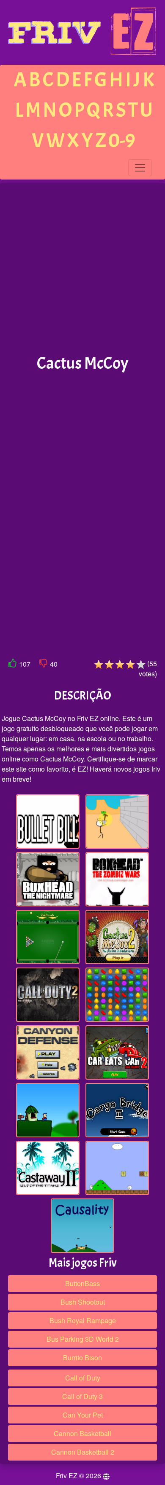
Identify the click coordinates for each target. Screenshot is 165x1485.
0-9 (121, 140)
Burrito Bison (82, 1357)
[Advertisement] (82, 269)
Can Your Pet (83, 1415)
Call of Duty (82, 1378)
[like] (12, 664)
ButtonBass (82, 1283)
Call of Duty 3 (82, 1396)
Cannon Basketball (82, 1433)
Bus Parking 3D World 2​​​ (83, 1339)
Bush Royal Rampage (83, 1320)
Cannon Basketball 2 (82, 1452)
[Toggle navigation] (140, 167)
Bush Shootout (82, 1302)
